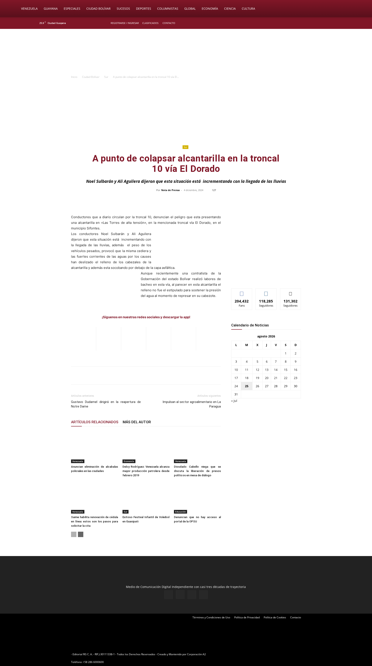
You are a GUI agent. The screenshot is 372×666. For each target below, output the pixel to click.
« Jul (234, 401)
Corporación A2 (196, 654)
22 (285, 378)
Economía (210, 8)
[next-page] (80, 534)
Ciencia (230, 8)
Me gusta (242, 291)
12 (257, 370)
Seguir (266, 291)
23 (295, 378)
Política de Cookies (275, 617)
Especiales (72, 8)
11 (246, 370)
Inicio (74, 77)
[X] (326, 23)
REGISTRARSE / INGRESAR (125, 23)
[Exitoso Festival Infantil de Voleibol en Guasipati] (145, 497)
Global (190, 8)
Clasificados (150, 23)
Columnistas (167, 8)
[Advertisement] (186, 111)
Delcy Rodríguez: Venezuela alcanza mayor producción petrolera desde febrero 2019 (145, 471)
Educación (180, 511)
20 (266, 378)
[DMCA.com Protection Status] (240, 654)
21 (275, 378)
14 (275, 370)
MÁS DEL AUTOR (137, 422)
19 (257, 378)
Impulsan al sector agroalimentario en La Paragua (192, 404)
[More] (276, 200)
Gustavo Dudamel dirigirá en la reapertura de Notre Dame (106, 404)
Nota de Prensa (170, 190)
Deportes (143, 8)
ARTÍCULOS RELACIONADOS (94, 422)
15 (285, 370)
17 (236, 378)
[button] (353, 9)
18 (246, 378)
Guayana (51, 8)
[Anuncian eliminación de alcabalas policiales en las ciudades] (94, 447)
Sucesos (123, 8)
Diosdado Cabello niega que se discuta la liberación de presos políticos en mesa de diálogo (197, 471)
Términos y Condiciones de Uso (211, 617)
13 (266, 370)
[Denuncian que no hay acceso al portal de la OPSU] (197, 497)
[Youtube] (333, 23)
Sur (106, 77)
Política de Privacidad (247, 617)
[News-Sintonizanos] (263, 278)
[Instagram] (319, 23)
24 (236, 386)
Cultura (248, 8)
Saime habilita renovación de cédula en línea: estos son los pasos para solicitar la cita (94, 521)
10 (236, 370)
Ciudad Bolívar (98, 8)
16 (295, 370)
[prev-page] (73, 534)
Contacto (169, 23)
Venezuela (29, 8)
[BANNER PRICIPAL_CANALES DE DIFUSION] (186, 53)
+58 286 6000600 (93, 662)
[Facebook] (312, 23)
